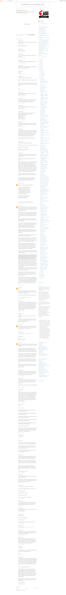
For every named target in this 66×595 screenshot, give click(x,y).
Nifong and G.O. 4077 (43, 242)
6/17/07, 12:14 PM (21, 95)
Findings (41, 195)
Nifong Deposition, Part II (43, 102)
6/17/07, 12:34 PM (21, 103)
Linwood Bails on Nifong (43, 101)
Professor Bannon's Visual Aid (44, 257)
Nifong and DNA (42, 243)
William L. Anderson (41, 345)
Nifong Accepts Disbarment (44, 196)
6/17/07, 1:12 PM (21, 203)
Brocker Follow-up (43, 204)
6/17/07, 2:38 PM (21, 367)
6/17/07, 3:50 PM (21, 498)
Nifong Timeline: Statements (44, 247)
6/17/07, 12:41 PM (21, 119)
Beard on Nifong (42, 187)
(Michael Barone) (43, 43)
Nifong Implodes (42, 235)
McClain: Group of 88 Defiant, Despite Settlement (44, 165)
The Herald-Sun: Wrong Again (44, 116)
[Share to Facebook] (32, 34)
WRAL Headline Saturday (44, 123)
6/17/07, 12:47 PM (21, 139)
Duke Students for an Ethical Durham (44, 354)
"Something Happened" (43, 148)
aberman (19, 324)
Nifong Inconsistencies (43, 209)
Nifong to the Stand (43, 251)
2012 (40, 62)
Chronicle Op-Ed (42, 146)
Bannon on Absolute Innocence (44, 178)
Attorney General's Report (42, 359)
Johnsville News (41, 350)
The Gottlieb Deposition (43, 119)
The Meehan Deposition (43, 87)
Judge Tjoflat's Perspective (44, 149)
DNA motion (40, 360)
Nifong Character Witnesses (44, 224)
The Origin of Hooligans (43, 160)
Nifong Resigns (42, 234)
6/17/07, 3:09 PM (21, 432)
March (42, 274)
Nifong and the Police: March (44, 248)
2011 (40, 64)
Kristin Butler (40, 343)
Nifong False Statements (43, 213)
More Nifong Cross (43, 231)
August (42, 76)
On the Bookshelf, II (43, 166)
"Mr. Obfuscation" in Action (44, 115)
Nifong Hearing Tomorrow (44, 93)
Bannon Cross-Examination (44, 264)
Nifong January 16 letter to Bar (43, 371)
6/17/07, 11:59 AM (21, 51)
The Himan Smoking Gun (43, 190)
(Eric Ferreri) (41, 49)
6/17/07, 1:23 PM (21, 298)
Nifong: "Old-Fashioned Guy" (44, 207)
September (42, 74)
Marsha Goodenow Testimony (44, 182)
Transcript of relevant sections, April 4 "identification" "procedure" (44, 376)
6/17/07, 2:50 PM (21, 387)
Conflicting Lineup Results (42, 355)
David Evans (42, 199)
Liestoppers (40, 344)
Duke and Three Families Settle (44, 179)
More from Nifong (42, 239)
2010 (40, 65)
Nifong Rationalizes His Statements (43, 104)
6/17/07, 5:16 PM (21, 527)
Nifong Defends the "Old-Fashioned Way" (43, 159)
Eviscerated (42, 128)
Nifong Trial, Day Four (43, 222)
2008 (40, 68)
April (41, 272)
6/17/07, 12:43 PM (21, 126)
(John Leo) (42, 34)
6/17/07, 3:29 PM (21, 482)
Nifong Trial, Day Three (43, 256)
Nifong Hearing (42, 90)
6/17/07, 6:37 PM (21, 544)
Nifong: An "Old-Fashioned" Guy (45, 126)
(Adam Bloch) (44, 35)
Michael (19, 287)
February (42, 275)
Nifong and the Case (43, 249)
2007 (40, 69)
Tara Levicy (42, 226)
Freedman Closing (42, 205)
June (41, 78)
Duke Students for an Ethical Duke (43, 349)
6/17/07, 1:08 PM (21, 181)
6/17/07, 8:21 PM (21, 554)
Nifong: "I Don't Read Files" (44, 228)
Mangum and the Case (43, 238)
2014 (40, 60)
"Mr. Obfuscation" (42, 118)
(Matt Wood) (44, 45)
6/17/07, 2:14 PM (21, 329)
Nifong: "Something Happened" (44, 227)
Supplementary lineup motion (43, 363)
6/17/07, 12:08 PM (21, 74)
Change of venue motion (42, 364)
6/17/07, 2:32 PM (21, 340)
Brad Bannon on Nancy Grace (44, 191)
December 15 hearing (42, 366)
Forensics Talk (41, 352)
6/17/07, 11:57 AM (21, 46)
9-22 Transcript (42, 86)
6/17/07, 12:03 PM (21, 57)
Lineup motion (41, 361)
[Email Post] (28, 34)
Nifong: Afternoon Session (44, 240)
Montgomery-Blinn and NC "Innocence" (44, 168)
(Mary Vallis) (42, 30)
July (41, 77)
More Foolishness (42, 111)
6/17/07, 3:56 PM (21, 511)
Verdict (41, 203)
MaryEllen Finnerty (43, 198)
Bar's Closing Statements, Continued (43, 215)
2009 (40, 66)
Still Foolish (42, 124)
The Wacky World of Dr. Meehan (44, 122)
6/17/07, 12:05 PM (21, 62)
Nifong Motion (42, 252)
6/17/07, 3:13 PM (21, 472)
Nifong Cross (42, 232)
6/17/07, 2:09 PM (21, 322)
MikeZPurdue (20, 183)
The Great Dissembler (43, 157)
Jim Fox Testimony (43, 259)
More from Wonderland (43, 106)
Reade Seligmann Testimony (44, 253)
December (42, 70)
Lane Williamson (42, 171)
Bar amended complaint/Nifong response (44, 365)
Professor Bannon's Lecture (44, 183)
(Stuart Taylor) (41, 29)
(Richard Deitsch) (42, 28)
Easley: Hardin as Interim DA (44, 154)
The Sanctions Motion (43, 127)
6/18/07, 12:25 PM (21, 584)
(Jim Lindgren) (43, 42)
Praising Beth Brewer (43, 170)
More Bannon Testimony (43, 267)
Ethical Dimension (43, 110)
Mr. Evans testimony (21, 407)
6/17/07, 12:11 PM (21, 89)
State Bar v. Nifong (41, 367)
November (42, 72)
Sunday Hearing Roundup (44, 194)
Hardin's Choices (42, 137)
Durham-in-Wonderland (33, 4)
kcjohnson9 (42, 21)
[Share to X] (31, 34)
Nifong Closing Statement (44, 208)
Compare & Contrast (43, 269)
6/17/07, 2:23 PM (21, 334)
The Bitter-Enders (42, 79)
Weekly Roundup (42, 114)
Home (26, 588)
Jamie (19, 342)
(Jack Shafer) (41, 52)
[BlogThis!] (31, 34)
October (42, 73)
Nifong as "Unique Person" (44, 120)
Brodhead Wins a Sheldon (44, 81)
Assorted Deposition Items (44, 97)
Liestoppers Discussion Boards (43, 347)
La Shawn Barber (41, 351)
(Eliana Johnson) (43, 53)
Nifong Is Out (42, 174)
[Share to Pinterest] (33, 34)
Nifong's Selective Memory (44, 219)
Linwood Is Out (42, 108)
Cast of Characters (42, 255)
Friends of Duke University (42, 348)
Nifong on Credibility (43, 236)
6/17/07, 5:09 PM (21, 523)
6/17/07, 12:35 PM (21, 109)
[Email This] (30, 34)
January (42, 276)
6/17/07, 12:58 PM (21, 150)
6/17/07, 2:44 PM (21, 375)
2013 (40, 61)
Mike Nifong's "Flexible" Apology (45, 220)
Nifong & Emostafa (43, 145)
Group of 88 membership (42, 374)
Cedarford (19, 205)
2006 (40, 278)
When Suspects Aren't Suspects (44, 155)
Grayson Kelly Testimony (43, 260)
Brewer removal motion (42, 368)
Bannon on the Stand (43, 268)
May (41, 271)
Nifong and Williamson (43, 175)
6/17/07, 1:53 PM (21, 311)
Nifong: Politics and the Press (44, 150)
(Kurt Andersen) (44, 27)
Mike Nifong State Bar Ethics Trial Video (24, 297)
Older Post (35, 588)
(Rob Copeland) (44, 39)
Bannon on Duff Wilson (43, 263)
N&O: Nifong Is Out (43, 230)
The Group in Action (43, 84)
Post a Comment (18, 586)
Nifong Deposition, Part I (43, 107)
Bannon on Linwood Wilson (44, 265)
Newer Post (17, 588)
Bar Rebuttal (42, 223)
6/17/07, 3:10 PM (21, 452)
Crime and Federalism (42, 44)
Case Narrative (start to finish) (43, 342)
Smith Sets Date (42, 88)
